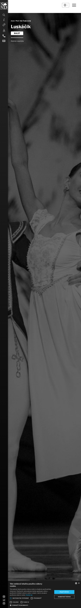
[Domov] (8, 6)
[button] (31, 605)
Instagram (4, 600)
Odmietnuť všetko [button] (64, 597)
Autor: (13, 21)
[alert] (40, 594)
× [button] (79, 583)
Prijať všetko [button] (64, 592)
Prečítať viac (29, 595)
